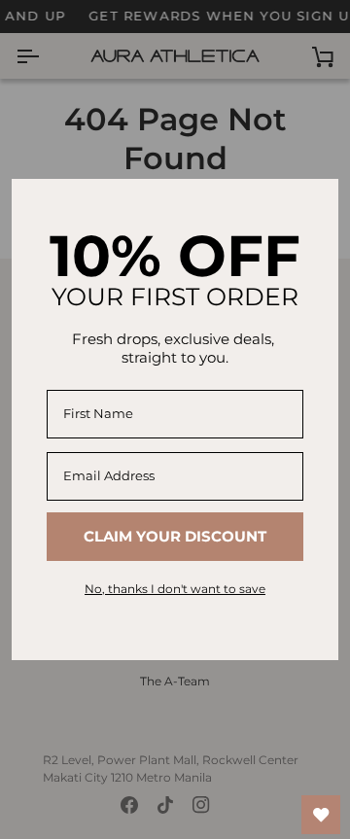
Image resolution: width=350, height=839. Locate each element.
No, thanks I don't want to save (175, 588)
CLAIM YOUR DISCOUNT (175, 536)
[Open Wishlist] (320, 814)
